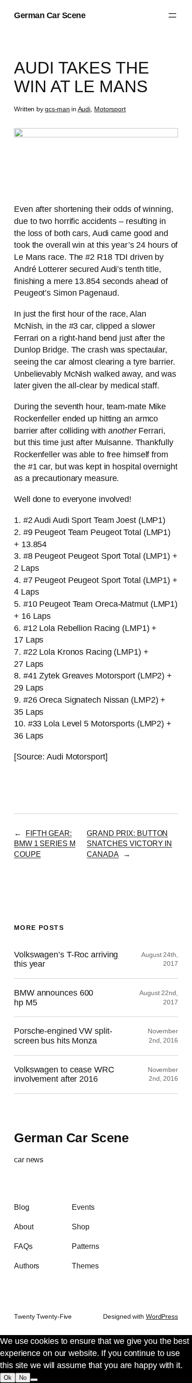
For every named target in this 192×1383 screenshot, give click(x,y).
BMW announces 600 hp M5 (53, 997)
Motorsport (110, 109)
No (23, 1377)
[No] (34, 1379)
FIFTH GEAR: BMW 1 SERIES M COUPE (44, 843)
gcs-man (57, 109)
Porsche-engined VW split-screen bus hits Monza (63, 1035)
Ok (8, 1377)
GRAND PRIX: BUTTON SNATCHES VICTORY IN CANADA (129, 843)
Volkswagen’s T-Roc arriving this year (66, 959)
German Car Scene (49, 15)
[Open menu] (172, 15)
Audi (84, 109)
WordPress (162, 1316)
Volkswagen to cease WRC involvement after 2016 (64, 1074)
